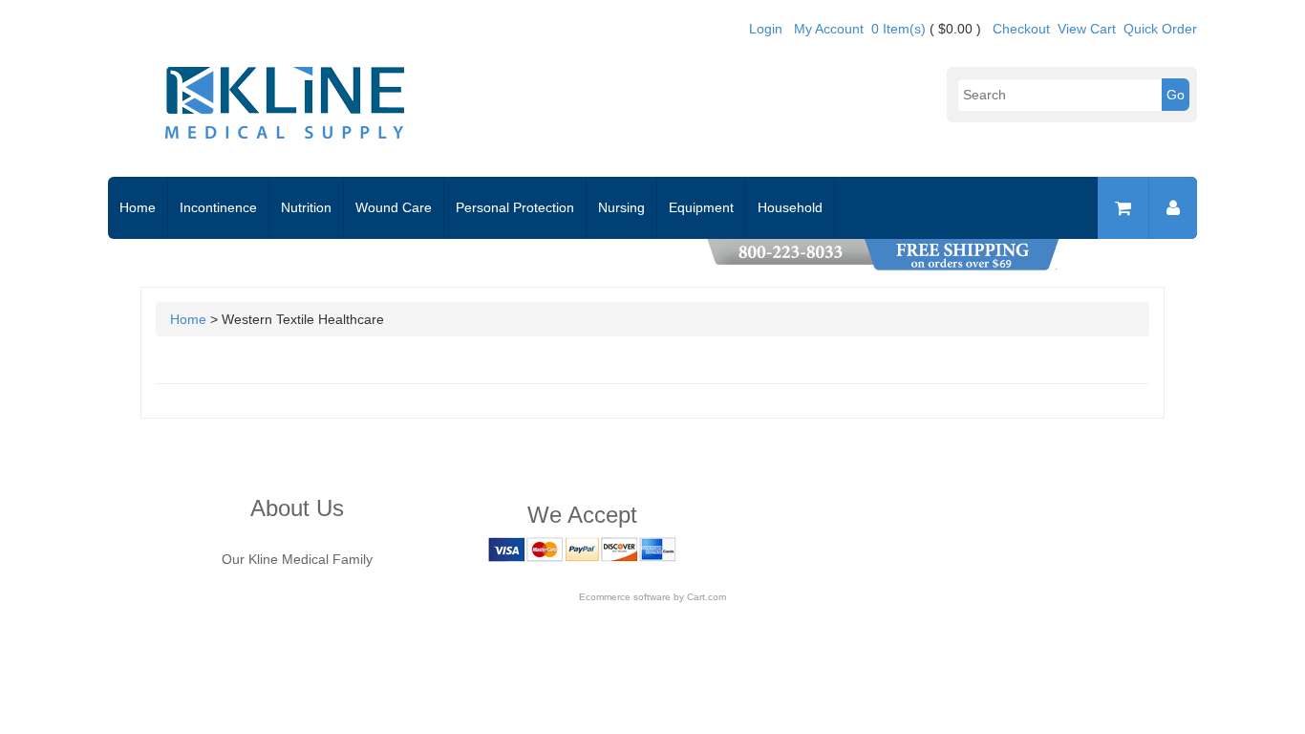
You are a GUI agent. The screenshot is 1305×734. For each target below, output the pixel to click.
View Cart (1087, 28)
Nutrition (306, 207)
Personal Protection (515, 207)
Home (137, 207)
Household (790, 207)
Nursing (621, 207)
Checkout (1021, 28)
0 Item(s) (898, 28)
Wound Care (393, 207)
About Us (297, 508)
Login (765, 28)
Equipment (701, 207)
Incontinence (218, 207)
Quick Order (1160, 28)
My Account (829, 28)
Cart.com (706, 597)
